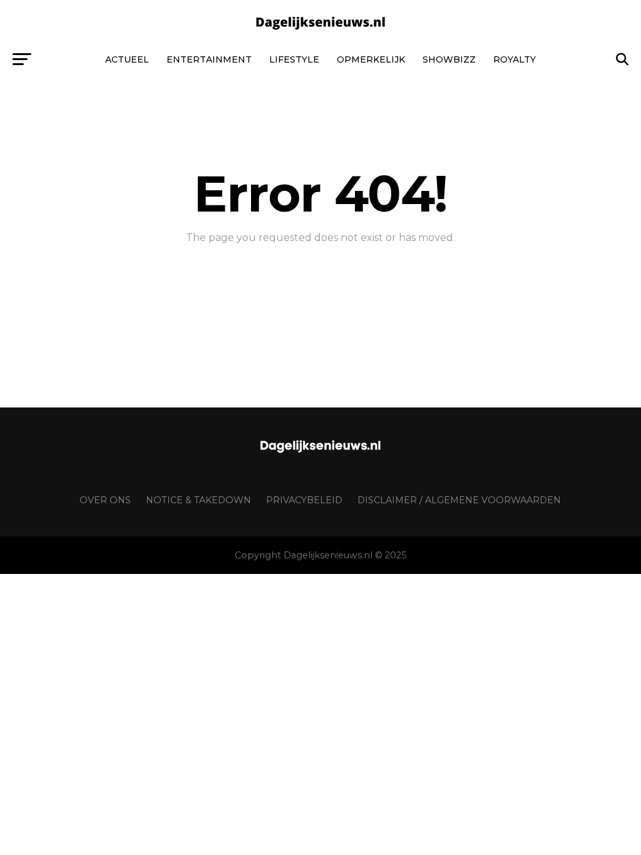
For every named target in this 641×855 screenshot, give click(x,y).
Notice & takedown (198, 500)
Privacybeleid (304, 500)
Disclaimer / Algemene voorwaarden (459, 500)
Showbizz (449, 59)
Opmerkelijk (371, 59)
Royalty (514, 59)
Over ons (105, 500)
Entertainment (209, 59)
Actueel (127, 59)
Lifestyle (294, 59)
